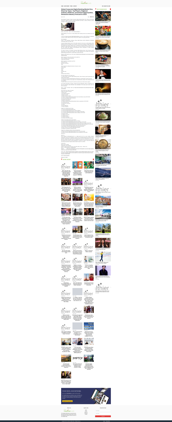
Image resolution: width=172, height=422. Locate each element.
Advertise (86, 413)
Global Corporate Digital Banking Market (72, 36)
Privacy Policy (108, 421)
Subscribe (103, 416)
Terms (104, 421)
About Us (86, 412)
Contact (86, 414)
